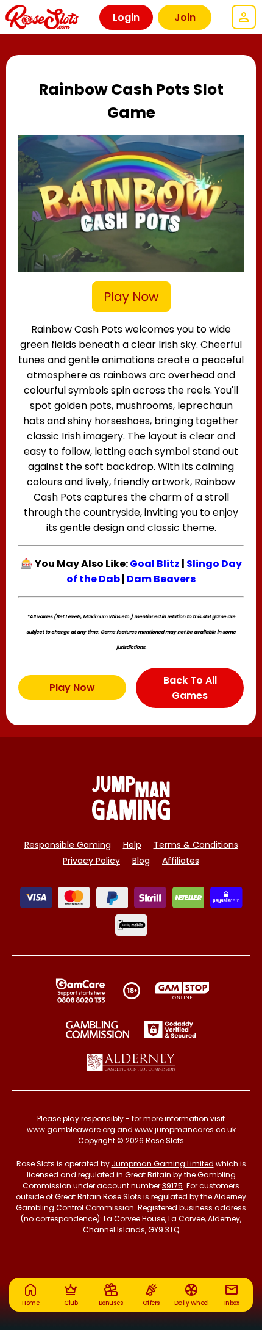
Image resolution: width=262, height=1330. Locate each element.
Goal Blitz (155, 564)
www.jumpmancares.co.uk (185, 1129)
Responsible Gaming (67, 845)
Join (185, 17)
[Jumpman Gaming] (131, 816)
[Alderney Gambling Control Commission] (131, 1062)
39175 (172, 1185)
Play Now (72, 688)
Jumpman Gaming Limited (163, 1163)
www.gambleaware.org (71, 1129)
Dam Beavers (161, 579)
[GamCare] (80, 990)
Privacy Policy (91, 861)
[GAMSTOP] (182, 990)
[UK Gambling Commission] (97, 1029)
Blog (141, 861)
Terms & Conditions (196, 845)
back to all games (190, 688)
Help (132, 845)
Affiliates (180, 861)
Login (126, 17)
